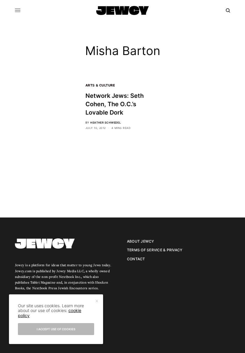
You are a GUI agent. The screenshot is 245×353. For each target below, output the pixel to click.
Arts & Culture (100, 85)
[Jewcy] (122, 10)
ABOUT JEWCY (140, 241)
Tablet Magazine (43, 282)
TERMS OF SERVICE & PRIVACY (154, 250)
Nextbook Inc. (70, 276)
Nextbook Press (44, 288)
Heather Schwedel (105, 122)
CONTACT (136, 259)
